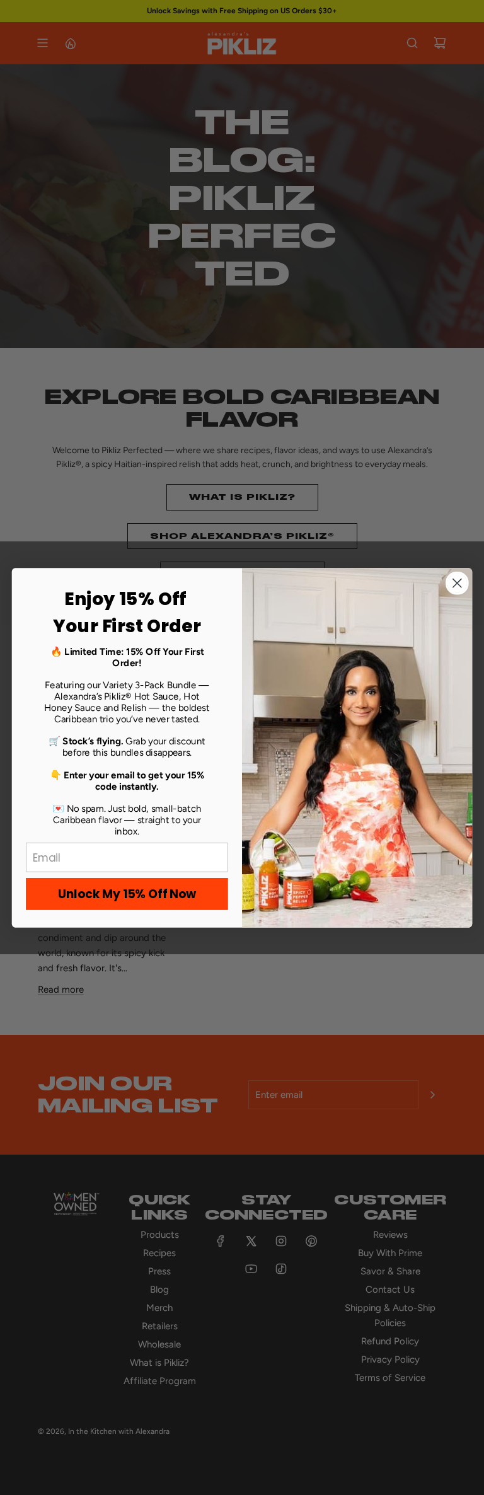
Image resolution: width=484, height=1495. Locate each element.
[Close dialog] (457, 582)
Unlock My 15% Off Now (127, 894)
